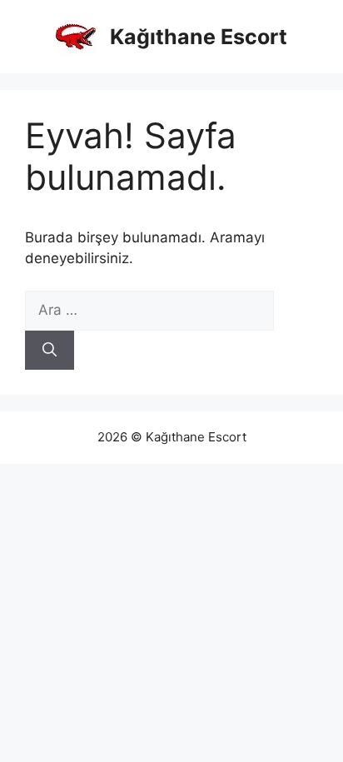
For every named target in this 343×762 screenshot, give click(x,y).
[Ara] (49, 351)
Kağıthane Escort (198, 36)
